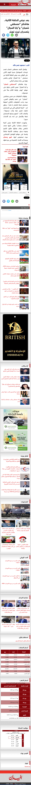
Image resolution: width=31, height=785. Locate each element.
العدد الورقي (24, 557)
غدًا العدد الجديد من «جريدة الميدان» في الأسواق (11, 577)
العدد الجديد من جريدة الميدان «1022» (12, 569)
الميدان (27, 194)
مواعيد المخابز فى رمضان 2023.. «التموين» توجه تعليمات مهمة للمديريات (11, 268)
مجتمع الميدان (23, 597)
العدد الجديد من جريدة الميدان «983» (11, 583)
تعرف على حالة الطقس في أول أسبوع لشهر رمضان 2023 (11, 252)
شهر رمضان (7, 136)
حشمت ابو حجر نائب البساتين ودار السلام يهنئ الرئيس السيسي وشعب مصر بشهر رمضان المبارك (10, 238)
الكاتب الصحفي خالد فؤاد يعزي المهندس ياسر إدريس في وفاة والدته (8, 610)
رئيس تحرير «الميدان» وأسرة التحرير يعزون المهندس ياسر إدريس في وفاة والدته (23, 626)
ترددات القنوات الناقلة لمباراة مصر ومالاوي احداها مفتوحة (10, 244)
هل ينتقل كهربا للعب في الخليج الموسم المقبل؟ (11, 297)
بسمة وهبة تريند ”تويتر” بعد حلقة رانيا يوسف (10, 159)
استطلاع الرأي (23, 637)
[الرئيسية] (13, 4)
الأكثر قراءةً (24, 455)
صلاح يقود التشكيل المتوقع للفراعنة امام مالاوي (12, 259)
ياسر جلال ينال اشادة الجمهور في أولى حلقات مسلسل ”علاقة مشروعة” (10, 152)
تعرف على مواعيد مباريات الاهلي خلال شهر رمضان (11, 275)
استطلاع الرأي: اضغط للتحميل (23, 641)
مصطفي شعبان (9, 84)
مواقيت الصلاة (23, 727)
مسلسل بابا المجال (13, 192)
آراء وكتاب (25, 365)
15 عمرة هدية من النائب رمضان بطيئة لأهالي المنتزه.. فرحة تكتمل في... (23, 610)
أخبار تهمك (24, 501)
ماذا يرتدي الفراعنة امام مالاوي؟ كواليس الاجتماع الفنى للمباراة (11, 282)
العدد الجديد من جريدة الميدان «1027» (12, 562)
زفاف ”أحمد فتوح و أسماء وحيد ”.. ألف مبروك (8, 625)
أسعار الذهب (24, 680)
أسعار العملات (23, 647)
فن (24, 14)
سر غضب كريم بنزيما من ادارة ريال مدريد (10, 305)
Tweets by (27, 766)
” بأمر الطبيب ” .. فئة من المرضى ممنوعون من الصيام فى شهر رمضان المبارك (10, 291)
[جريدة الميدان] (15, 337)
